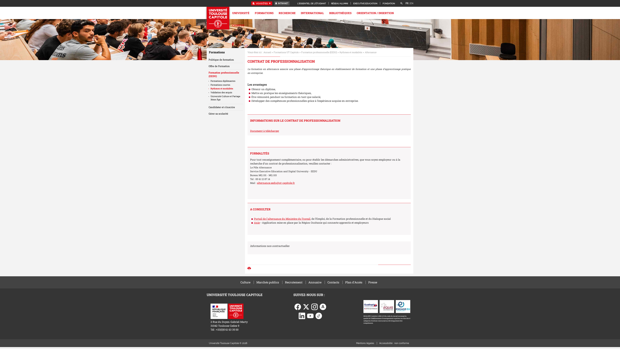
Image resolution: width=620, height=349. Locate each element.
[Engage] (403, 306)
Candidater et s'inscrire (222, 107)
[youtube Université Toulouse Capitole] (310, 315)
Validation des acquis (221, 92)
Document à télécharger (264, 130)
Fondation (389, 3)
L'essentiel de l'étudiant (311, 3)
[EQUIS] (387, 306)
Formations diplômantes (223, 80)
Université (240, 13)
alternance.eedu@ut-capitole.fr (276, 183)
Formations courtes (220, 84)
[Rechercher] (401, 3)
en (411, 3)
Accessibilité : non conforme (394, 343)
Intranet (283, 3)
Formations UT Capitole (286, 52)
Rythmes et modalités (351, 52)
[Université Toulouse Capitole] (235, 311)
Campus (238, 25)
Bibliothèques (340, 13)
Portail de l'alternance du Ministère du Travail (282, 218)
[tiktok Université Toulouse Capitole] (318, 315)
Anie (257, 222)
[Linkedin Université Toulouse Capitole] (302, 315)
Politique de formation (221, 59)
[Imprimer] (250, 269)
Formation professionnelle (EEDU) (319, 52)
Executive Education (365, 3)
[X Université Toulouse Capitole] (306, 306)
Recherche (287, 13)
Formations (264, 13)
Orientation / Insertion (375, 13)
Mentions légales (365, 343)
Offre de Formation (219, 66)
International (312, 13)
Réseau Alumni (339, 3)
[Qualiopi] (370, 306)
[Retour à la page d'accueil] (218, 18)
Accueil (267, 52)
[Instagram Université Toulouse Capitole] (314, 306)
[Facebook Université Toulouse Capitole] (297, 306)
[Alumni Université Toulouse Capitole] (323, 306)
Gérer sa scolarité (218, 113)
